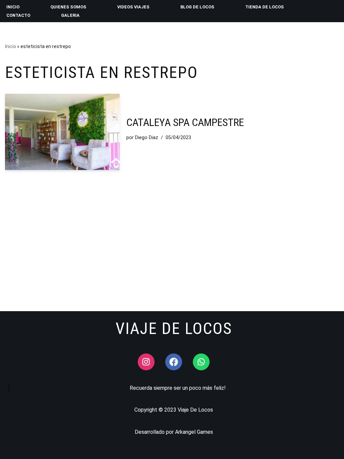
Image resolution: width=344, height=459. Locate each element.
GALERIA (70, 15)
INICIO (12, 6)
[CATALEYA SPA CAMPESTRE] (62, 132)
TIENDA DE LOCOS (264, 6)
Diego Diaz (146, 137)
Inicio (10, 46)
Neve (11, 450)
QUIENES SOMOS (68, 6)
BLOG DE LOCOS (197, 6)
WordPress (79, 450)
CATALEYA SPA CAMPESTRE (185, 122)
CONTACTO (18, 15)
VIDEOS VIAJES (133, 6)
